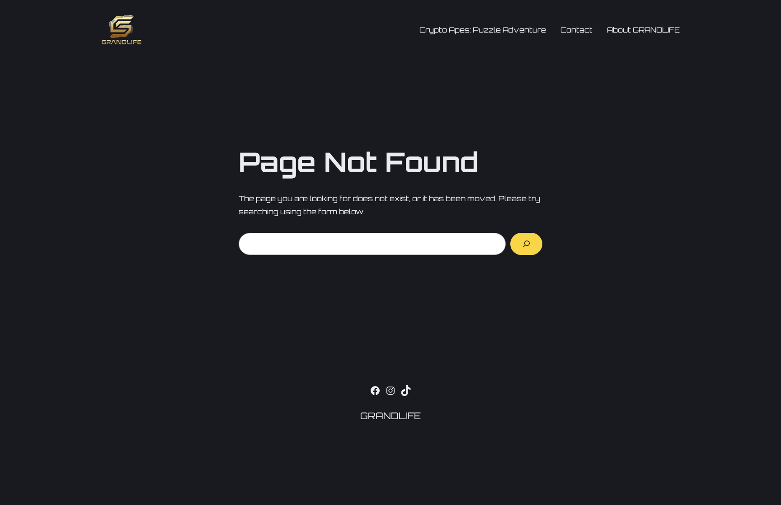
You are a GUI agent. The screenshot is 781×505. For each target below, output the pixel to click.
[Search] (526, 244)
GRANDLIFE (390, 415)
